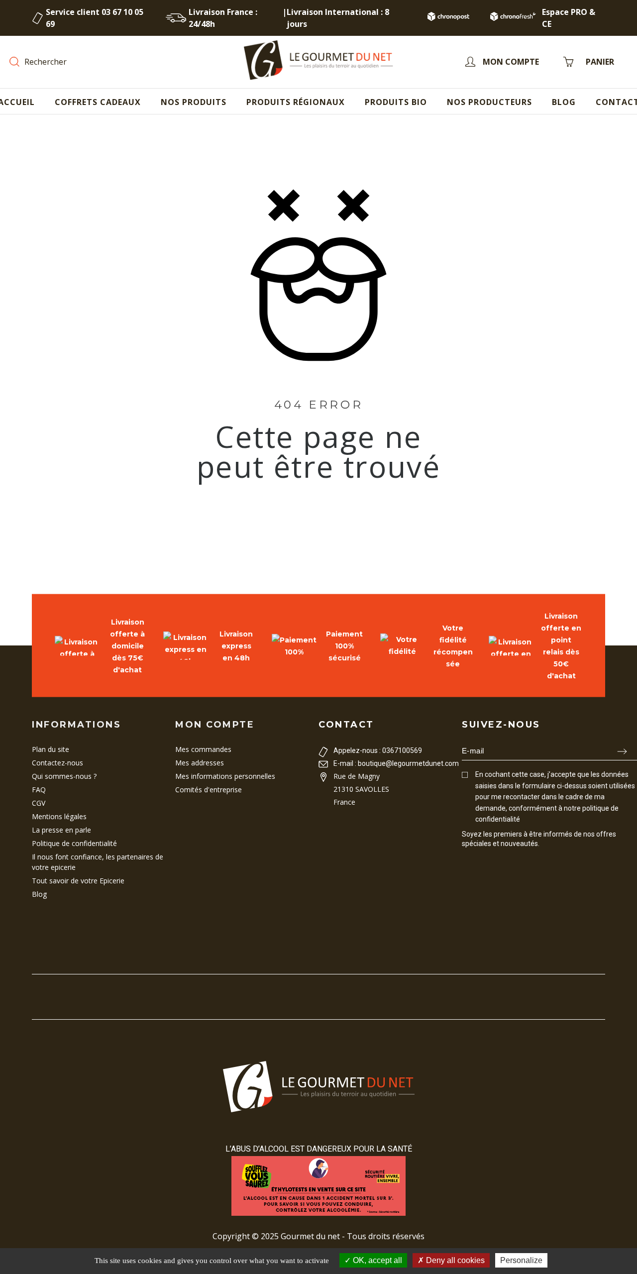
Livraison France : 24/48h (223, 17)
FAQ (39, 789)
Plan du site (50, 749)
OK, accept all (376, 1260)
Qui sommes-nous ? (64, 776)
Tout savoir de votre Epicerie (78, 880)
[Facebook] (466, 862)
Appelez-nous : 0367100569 (377, 750)
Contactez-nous (57, 762)
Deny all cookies (454, 1260)
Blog (39, 894)
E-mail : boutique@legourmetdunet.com (396, 763)
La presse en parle (61, 830)
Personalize (521, 1260)
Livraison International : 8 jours (338, 17)
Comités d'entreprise (208, 789)
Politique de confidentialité (74, 843)
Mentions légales (59, 816)
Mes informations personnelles (225, 776)
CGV (38, 803)
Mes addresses (199, 762)
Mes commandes (203, 749)
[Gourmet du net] (318, 61)
